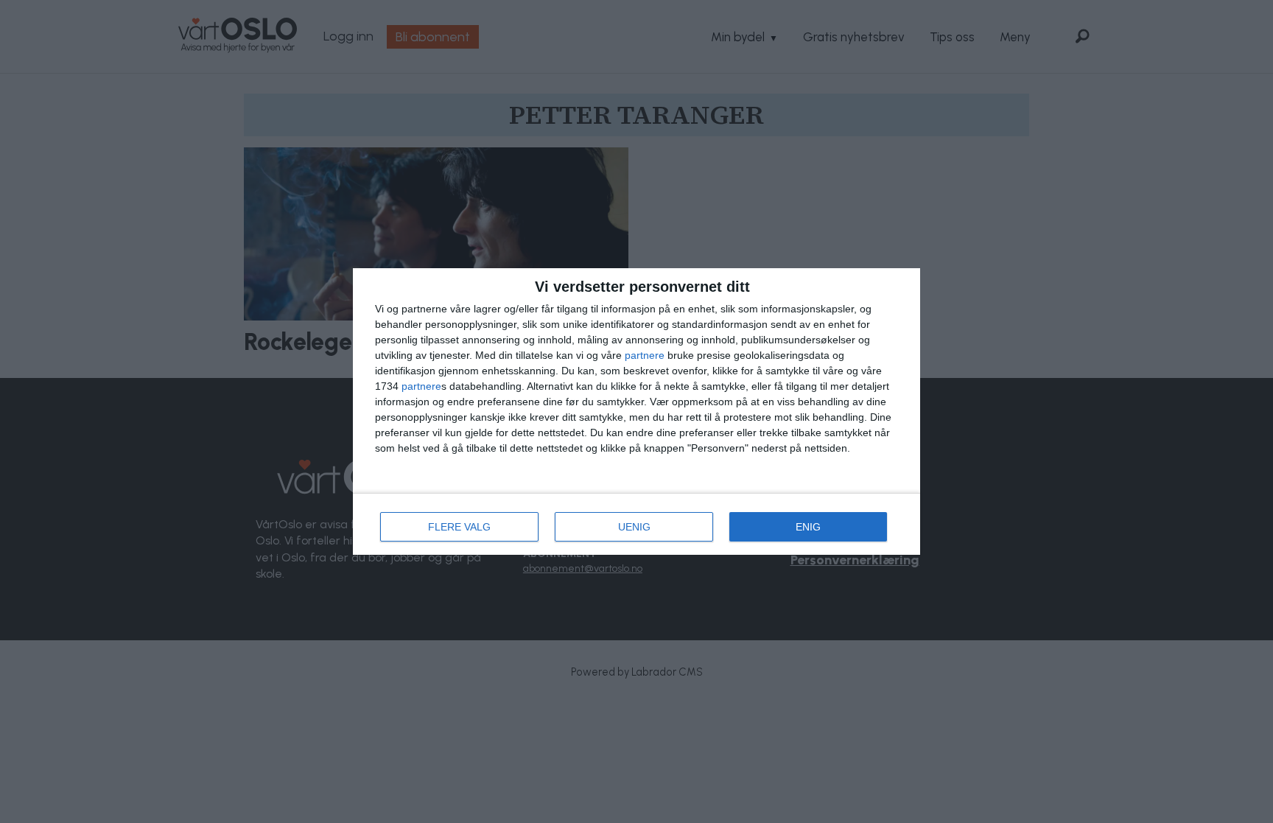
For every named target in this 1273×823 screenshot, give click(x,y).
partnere (644, 355)
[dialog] (636, 411)
